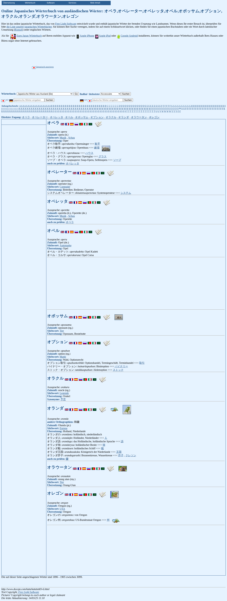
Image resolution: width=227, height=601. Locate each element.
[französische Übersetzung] (67, 123)
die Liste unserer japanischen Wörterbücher (29, 26)
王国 (118, 451)
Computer (65, 186)
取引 (142, 362)
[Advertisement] (126, 67)
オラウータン (139, 117)
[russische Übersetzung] (76, 123)
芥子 (120, 455)
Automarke (65, 245)
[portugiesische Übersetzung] (81, 123)
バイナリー (121, 366)
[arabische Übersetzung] (90, 123)
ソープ (117, 160)
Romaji (18, 29)
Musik (63, 137)
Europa (63, 428)
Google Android (129, 35)
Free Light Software (65, 23)
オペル (69, 117)
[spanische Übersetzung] (72, 123)
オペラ (26, 117)
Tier (62, 330)
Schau (71, 137)
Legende (64, 393)
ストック (118, 369)
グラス (103, 156)
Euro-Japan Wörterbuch (29, 35)
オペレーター (40, 117)
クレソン (130, 455)
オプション (97, 117)
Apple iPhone (87, 35)
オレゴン (154, 117)
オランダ (123, 117)
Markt (63, 356)
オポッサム (81, 117)
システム (125, 192)
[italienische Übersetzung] (86, 123)
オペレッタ (56, 117)
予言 (63, 399)
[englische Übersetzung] (62, 123)
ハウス (89, 153)
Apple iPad (105, 35)
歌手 (97, 143)
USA (62, 508)
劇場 (97, 147)
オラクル (111, 117)
